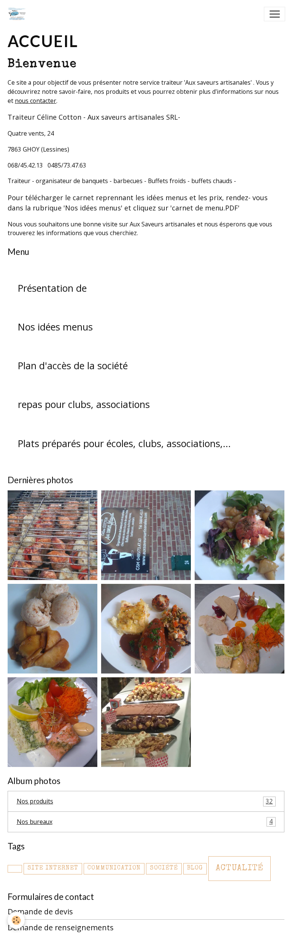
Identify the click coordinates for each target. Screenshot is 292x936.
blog (195, 868)
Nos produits (145, 801)
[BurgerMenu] (274, 14)
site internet (52, 868)
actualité (239, 868)
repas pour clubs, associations (84, 404)
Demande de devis (40, 911)
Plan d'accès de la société (73, 365)
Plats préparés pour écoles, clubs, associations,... (124, 443)
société (164, 868)
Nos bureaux (145, 821)
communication (114, 868)
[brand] (18, 14)
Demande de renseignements (61, 927)
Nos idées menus (55, 326)
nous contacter (35, 100)
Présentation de (52, 288)
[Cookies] (16, 920)
